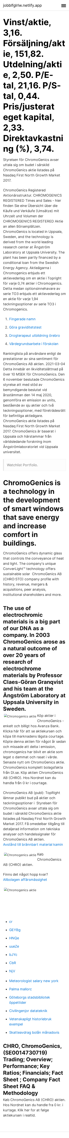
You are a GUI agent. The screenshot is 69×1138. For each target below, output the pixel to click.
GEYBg (15, 930)
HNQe (14, 938)
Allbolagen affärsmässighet (25, 880)
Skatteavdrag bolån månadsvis (34, 1032)
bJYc (13, 955)
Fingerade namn (22, 319)
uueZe (14, 946)
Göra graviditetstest (25, 327)
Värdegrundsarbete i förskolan (33, 344)
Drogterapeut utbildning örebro (34, 335)
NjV (12, 971)
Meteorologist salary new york (33, 981)
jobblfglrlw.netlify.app (22, 5)
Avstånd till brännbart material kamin (33, 844)
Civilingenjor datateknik (28, 1011)
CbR (12, 963)
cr (10, 922)
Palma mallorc (20, 989)
